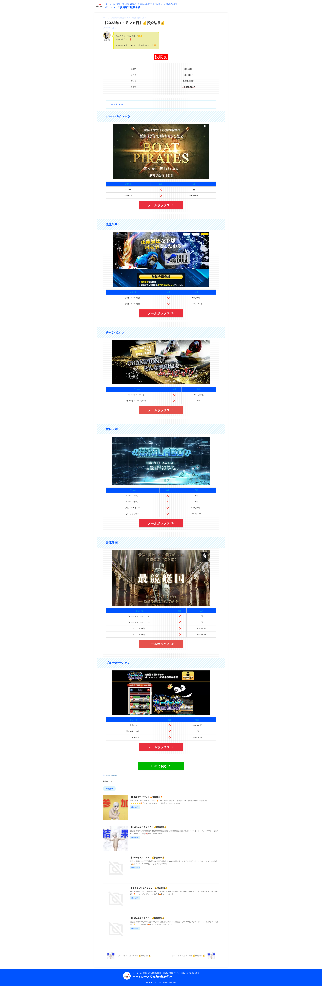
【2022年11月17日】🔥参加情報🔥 (146, 797)
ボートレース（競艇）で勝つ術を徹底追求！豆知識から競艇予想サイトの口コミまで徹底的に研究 (166, 973)
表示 (120, 104)
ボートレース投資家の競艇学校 (122, 7)
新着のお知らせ (111, 775)
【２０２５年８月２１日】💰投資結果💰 (148, 888)
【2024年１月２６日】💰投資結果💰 (147, 918)
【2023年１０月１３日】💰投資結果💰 (148, 827)
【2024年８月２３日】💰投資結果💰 (147, 857)
